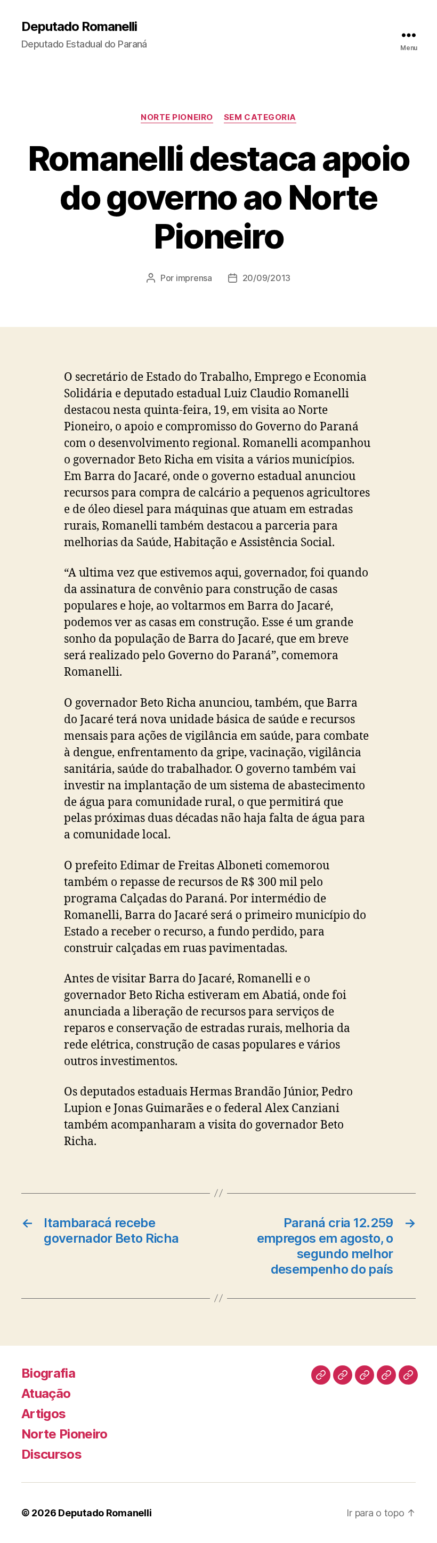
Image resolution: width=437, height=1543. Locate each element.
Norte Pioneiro (177, 117)
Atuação (45, 1393)
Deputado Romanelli (79, 26)
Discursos (51, 1454)
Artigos (43, 1413)
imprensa (194, 278)
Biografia (48, 1373)
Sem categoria (260, 117)
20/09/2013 (266, 278)
